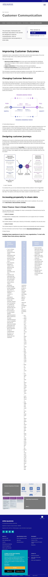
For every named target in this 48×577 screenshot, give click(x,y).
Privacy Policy (14, 575)
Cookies (21, 575)
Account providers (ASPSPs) (37, 538)
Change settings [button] (20, 571)
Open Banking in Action (22, 536)
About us (4, 536)
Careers (3, 542)
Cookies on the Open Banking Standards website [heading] (12, 554)
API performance (20, 542)
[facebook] (3, 532)
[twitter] (6, 532)
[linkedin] (9, 532)
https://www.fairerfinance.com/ (34, 228)
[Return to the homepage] (8, 4)
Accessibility (27, 575)
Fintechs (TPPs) (34, 540)
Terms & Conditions (5, 575)
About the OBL (5, 538)
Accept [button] (14, 567)
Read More (6, 564)
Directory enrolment (35, 555)
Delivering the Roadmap (7, 544)
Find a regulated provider (22, 538)
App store (19, 540)
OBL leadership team (6, 540)
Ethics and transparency (36, 560)
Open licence (35, 575)
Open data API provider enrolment (36, 558)
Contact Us (33, 553)
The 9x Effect (21, 147)
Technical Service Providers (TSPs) (36, 543)
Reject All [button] (9, 571)
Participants (33, 536)
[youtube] (13, 532)
